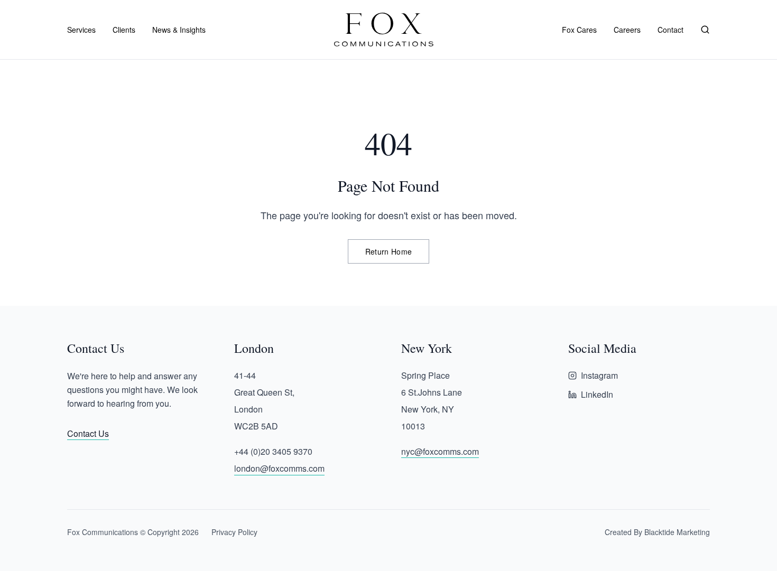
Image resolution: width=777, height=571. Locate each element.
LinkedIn (597, 394)
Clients (124, 29)
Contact (670, 29)
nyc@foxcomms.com (440, 451)
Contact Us (88, 433)
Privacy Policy (234, 532)
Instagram (599, 375)
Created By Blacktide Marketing (657, 532)
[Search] (705, 29)
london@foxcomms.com (279, 468)
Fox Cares (579, 29)
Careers (627, 29)
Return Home (388, 251)
